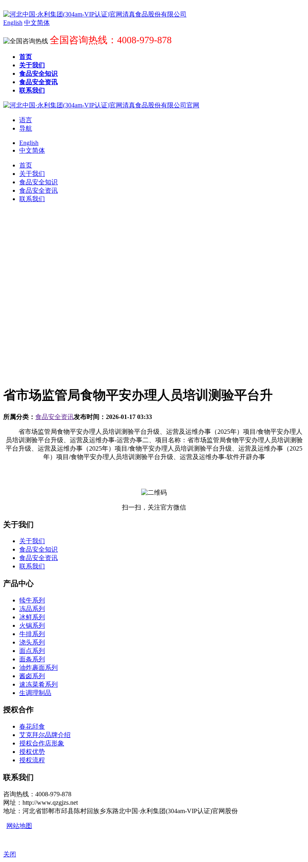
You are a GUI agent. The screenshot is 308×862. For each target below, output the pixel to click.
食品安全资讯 (54, 416)
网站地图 (19, 825)
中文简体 (32, 150)
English (28, 142)
